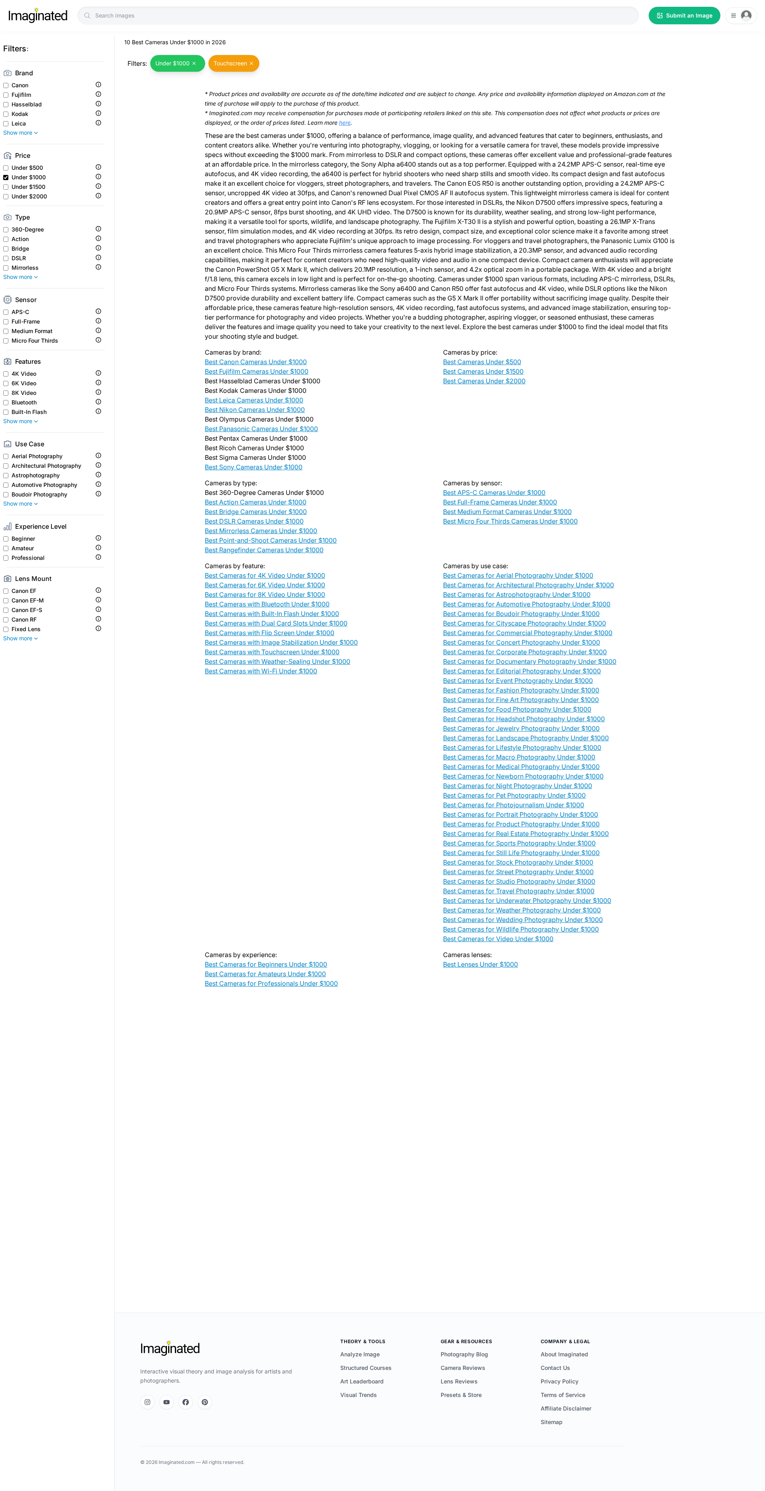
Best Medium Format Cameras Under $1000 (507, 512)
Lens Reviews (459, 1381)
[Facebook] (185, 1402)
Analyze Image (360, 1354)
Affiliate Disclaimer (566, 1408)
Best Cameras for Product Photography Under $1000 (521, 824)
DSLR (19, 258)
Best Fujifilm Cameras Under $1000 (256, 371)
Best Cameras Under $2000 (484, 381)
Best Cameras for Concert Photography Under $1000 (521, 642)
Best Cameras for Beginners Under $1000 (266, 964)
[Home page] (38, 16)
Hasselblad (27, 104)
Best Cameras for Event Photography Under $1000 (518, 681)
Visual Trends (358, 1394)
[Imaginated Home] (170, 1348)
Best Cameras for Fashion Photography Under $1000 (521, 690)
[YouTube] (166, 1402)
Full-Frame (26, 321)
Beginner (23, 538)
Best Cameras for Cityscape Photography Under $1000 (524, 623)
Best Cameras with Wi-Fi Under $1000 (261, 671)
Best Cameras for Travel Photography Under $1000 (518, 891)
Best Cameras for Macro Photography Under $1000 (519, 757)
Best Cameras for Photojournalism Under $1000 (513, 805)
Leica (19, 123)
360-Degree (28, 229)
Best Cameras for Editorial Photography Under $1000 (522, 671)
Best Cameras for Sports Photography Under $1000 (519, 843)
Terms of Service (563, 1394)
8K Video (24, 393)
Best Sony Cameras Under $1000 (253, 467)
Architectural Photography (46, 466)
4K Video (24, 374)
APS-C (20, 312)
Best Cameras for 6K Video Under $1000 (265, 585)
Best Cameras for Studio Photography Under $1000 (519, 881)
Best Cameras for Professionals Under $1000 (271, 983)
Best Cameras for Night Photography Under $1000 (517, 786)
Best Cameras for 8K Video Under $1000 (265, 594)
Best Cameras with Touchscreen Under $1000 (272, 652)
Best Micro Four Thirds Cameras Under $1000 (510, 521)
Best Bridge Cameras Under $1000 (256, 512)
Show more (17, 132)
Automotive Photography (44, 485)
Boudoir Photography (39, 494)
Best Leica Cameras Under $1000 (254, 400)
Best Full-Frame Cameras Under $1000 (500, 502)
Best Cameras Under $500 (482, 362)
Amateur (23, 548)
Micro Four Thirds (35, 340)
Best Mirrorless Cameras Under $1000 (261, 531)
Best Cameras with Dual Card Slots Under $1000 (276, 623)
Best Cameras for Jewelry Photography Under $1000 (521, 728)
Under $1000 (29, 177)
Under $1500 (28, 187)
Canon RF (24, 619)
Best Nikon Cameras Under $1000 (255, 410)
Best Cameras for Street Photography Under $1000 (518, 872)
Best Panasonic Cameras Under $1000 (261, 429)
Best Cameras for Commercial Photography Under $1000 (527, 633)
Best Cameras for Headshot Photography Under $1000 (524, 719)
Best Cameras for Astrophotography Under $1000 (516, 594)
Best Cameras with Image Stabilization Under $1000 (281, 642)
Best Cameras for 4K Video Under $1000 (265, 575)
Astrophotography (36, 475)
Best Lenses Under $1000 (480, 964)
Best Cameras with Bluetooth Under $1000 (267, 604)
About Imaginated (564, 1354)
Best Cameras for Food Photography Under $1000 (517, 709)
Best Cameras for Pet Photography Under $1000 (514, 795)
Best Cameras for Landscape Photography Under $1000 (526, 738)
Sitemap (552, 1421)
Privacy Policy (560, 1381)
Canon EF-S (27, 610)
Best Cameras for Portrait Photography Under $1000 (520, 814)
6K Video (24, 383)
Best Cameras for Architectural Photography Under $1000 (528, 585)
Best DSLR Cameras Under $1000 (254, 521)
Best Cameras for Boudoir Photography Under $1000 (521, 614)
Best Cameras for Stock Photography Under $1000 (518, 862)
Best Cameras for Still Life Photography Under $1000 (521, 853)
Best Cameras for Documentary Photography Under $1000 (529, 661)
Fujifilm (21, 95)
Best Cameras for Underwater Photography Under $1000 (527, 900)
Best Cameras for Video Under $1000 (498, 939)
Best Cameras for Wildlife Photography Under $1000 (521, 929)
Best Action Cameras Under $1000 (255, 502)
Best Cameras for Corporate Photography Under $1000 (525, 652)
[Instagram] (147, 1402)
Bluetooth (24, 402)
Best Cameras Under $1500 (483, 371)
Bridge (20, 248)
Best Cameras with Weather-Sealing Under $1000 (277, 661)
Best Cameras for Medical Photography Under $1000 (521, 767)
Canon (20, 85)
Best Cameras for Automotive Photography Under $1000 (526, 604)
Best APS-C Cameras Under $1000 (494, 492)
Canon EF (24, 591)
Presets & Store (461, 1394)
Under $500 (27, 168)
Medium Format (32, 331)
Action (20, 239)
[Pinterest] (205, 1402)
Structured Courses (366, 1367)
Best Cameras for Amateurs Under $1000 (265, 974)
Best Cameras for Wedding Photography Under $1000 (523, 920)
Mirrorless (25, 268)
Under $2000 (29, 196)
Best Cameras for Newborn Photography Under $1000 (523, 776)
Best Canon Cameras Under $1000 (256, 362)
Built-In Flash (29, 412)
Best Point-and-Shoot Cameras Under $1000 (271, 540)
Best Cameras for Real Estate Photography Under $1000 (526, 834)
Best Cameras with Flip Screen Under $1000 (269, 633)
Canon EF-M (28, 600)
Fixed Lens (26, 629)
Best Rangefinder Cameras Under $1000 (264, 550)
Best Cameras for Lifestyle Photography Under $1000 (522, 747)
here (345, 122)
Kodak (20, 114)
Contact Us (555, 1367)
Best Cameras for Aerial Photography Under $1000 (518, 575)
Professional (28, 558)
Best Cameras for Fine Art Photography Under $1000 (521, 700)
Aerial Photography (37, 456)
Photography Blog (464, 1354)
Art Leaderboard (362, 1381)
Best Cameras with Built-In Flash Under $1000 (272, 614)
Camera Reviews (463, 1367)
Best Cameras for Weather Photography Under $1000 (522, 910)
